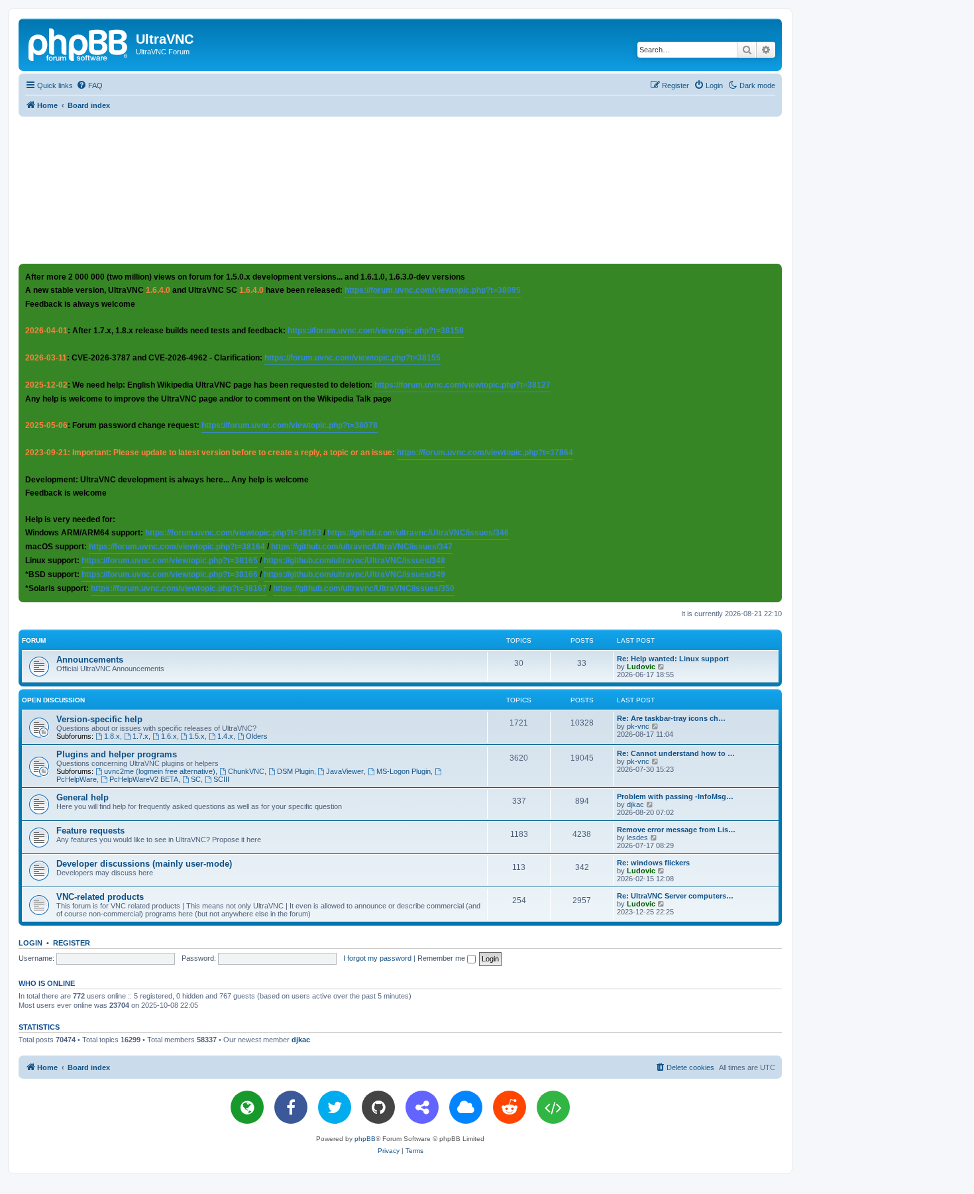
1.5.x (197, 736)
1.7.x (140, 736)
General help (82, 797)
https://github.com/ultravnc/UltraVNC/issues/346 (418, 532)
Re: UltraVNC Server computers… (675, 896)
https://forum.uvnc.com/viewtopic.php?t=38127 (462, 385)
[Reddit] (509, 1107)
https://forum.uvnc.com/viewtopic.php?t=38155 (352, 357)
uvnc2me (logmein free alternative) (159, 771)
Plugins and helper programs (116, 754)
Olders (257, 736)
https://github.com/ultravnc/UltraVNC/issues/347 (362, 546)
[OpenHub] (553, 1107)
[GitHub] (378, 1107)
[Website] (247, 1107)
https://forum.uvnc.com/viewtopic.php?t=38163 (233, 532)
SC (196, 779)
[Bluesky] (465, 1107)
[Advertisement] (400, 189)
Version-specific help (99, 719)
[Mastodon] (422, 1107)
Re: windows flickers (653, 863)
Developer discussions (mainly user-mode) (144, 864)
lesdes (637, 837)
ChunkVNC (246, 771)
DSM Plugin (295, 771)
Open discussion (53, 700)
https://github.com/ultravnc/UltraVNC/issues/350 (364, 588)
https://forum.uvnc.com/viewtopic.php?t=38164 (177, 546)
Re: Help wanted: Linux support (673, 659)
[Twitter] (334, 1107)
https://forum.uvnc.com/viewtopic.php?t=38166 (169, 574)
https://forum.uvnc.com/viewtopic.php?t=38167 (179, 588)
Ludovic (641, 667)
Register (71, 943)
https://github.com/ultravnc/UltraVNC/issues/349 (354, 574)
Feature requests (90, 831)
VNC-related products (100, 897)
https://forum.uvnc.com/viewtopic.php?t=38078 (289, 425)
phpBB (365, 1138)
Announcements (89, 660)
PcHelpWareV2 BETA (143, 779)
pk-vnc (638, 726)
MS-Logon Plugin (403, 771)
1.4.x (225, 736)
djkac (635, 804)
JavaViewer (345, 771)
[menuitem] (89, 85)
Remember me (442, 958)
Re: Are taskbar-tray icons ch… (671, 718)
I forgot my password (377, 958)
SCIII (221, 779)
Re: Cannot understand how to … (676, 753)
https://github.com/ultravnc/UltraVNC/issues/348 (354, 560)
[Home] (79, 43)
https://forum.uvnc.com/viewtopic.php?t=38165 (169, 560)
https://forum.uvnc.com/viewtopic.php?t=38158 (376, 330)
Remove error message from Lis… (676, 830)
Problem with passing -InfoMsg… (675, 796)
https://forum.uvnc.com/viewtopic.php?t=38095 (433, 290)
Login (30, 943)
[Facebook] (290, 1107)
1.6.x (169, 736)
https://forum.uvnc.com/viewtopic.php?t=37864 (485, 452)
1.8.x (112, 736)
